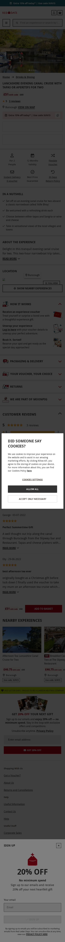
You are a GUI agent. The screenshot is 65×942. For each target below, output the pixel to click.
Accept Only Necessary (32, 498)
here (29, 470)
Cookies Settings (32, 479)
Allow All (32, 489)
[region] (32, 471)
